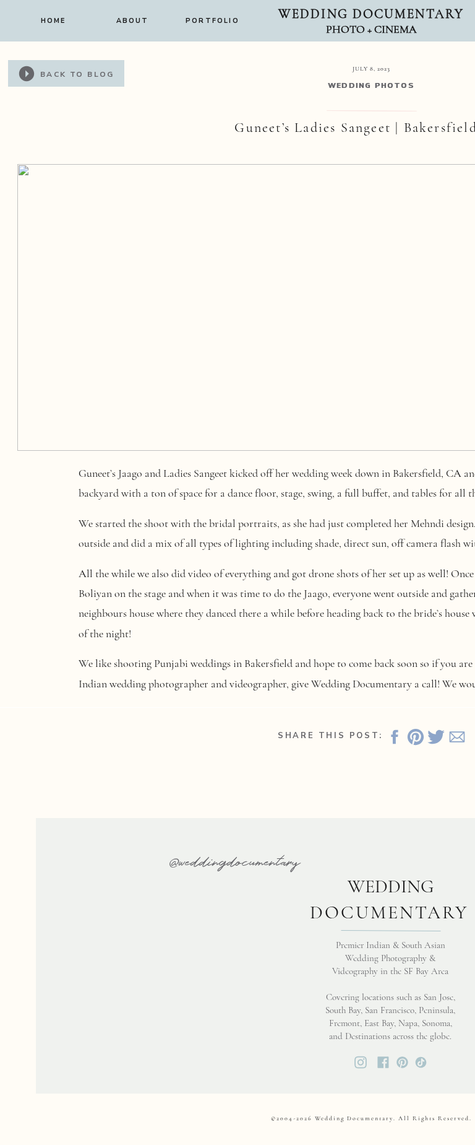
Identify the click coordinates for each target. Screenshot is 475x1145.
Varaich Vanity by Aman (225, 713)
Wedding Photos (371, 85)
